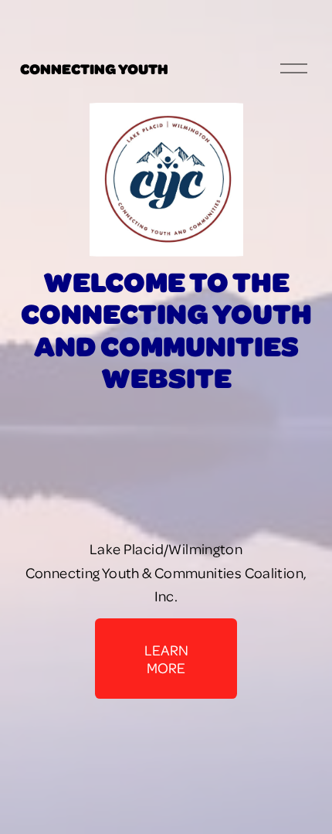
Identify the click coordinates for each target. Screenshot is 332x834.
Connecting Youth (94, 68)
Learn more (166, 658)
